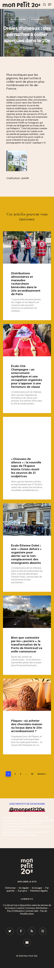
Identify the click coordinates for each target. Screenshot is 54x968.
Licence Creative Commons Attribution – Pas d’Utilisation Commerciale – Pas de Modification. (28, 910)
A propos (22, 890)
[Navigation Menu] (49, 4)
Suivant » (42, 774)
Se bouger (37, 887)
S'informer (37, 19)
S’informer (10, 887)
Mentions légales (39, 890)
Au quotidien (18, 19)
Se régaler (24, 887)
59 (32, 774)
